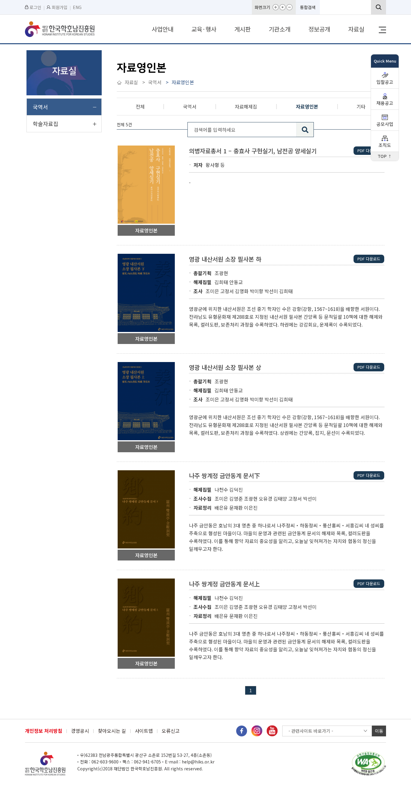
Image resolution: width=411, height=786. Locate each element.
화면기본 (283, 7)
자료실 (356, 29)
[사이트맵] (382, 30)
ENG (77, 7)
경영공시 (80, 730)
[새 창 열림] (241, 730)
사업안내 (162, 29)
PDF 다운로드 (368, 150)
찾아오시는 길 (112, 730)
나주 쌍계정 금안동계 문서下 (224, 475)
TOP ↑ (385, 156)
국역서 (40, 107)
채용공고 (384, 103)
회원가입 (59, 7)
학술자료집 (45, 123)
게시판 (242, 29)
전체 (140, 106)
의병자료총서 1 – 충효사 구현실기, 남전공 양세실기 (253, 151)
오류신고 (171, 730)
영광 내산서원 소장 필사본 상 (225, 367)
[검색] (305, 129)
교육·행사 (203, 29)
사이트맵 (144, 730)
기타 (361, 106)
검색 (378, 7)
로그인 (35, 7)
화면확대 (276, 7)
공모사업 (384, 124)
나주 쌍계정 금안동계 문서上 (224, 584)
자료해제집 (246, 106)
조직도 (385, 145)
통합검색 (308, 7)
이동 (379, 731)
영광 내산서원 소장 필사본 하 (225, 259)
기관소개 (279, 29)
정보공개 (319, 29)
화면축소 (289, 7)
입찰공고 (384, 82)
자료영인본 (307, 106)
